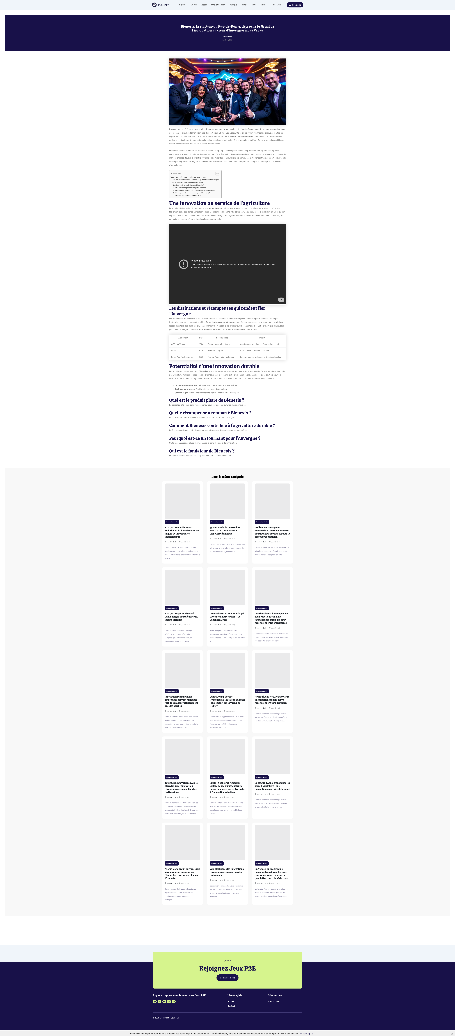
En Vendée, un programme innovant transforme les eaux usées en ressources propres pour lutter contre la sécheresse (272, 873)
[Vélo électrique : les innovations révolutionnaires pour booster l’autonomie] (227, 842)
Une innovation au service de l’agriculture (189, 177)
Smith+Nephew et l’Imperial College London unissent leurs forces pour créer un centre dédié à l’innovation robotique (227, 787)
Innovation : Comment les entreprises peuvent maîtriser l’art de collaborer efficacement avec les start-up (181, 701)
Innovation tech (218, 5)
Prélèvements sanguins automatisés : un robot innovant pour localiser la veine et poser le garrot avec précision (272, 532)
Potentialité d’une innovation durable (187, 182)
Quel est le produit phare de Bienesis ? (190, 185)
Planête (244, 5)
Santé (254, 5)
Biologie (183, 5)
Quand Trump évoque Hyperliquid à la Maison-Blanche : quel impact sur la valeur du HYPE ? (227, 701)
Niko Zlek (172, 542)
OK (317, 1033)
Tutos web (276, 5)
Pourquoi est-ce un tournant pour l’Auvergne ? (193, 193)
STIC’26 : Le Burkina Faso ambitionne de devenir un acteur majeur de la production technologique (182, 532)
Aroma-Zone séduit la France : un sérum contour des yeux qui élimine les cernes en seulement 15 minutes (182, 873)
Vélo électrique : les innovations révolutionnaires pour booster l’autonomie (227, 872)
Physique (233, 5)
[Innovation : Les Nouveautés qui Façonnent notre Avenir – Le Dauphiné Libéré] (227, 587)
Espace (204, 5)
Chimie (194, 5)
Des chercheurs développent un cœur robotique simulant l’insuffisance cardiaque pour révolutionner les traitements (271, 618)
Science (264, 5)
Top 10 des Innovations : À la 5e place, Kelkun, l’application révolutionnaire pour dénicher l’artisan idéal (181, 787)
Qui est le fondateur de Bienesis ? (188, 195)
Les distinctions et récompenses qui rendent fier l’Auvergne (197, 180)
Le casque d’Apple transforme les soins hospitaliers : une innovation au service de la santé (272, 786)
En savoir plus (306, 1033)
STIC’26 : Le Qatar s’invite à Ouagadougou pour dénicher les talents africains (181, 616)
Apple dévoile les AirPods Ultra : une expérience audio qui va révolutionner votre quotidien (272, 699)
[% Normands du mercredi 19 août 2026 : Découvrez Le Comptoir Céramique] (227, 501)
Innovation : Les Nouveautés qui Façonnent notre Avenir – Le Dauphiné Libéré (227, 616)
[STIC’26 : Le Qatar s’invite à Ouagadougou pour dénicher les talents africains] (182, 587)
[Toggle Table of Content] (216, 174)
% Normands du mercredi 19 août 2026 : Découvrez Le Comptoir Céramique (225, 530)
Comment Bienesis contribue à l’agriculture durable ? (195, 190)
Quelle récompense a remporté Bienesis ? (191, 188)
